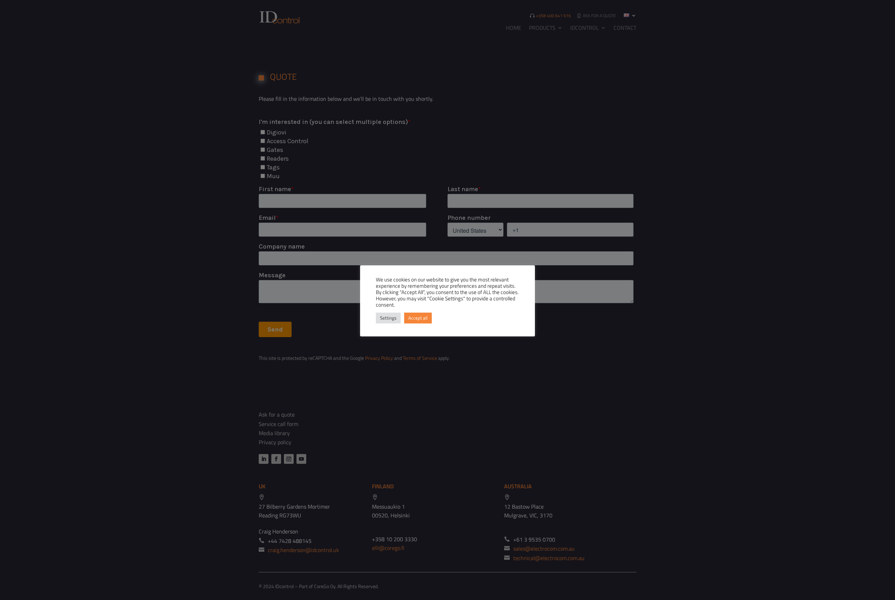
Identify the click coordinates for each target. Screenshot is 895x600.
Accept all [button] (418, 317)
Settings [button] (388, 317)
